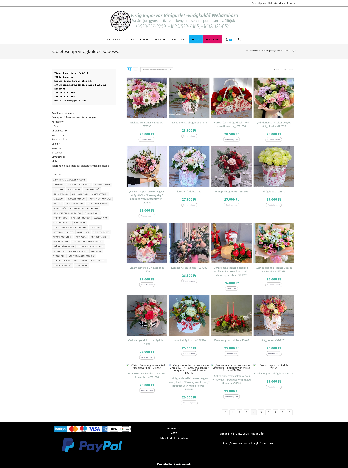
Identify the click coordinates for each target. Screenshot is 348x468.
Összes (291, 69)
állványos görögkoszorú (93, 261)
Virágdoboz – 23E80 (273, 191)
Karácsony (58, 199)
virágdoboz (81, 237)
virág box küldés (101, 232)
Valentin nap (83, 232)
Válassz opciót (147, 139)
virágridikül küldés (78, 251)
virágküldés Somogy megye (91, 246)
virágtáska (96, 251)
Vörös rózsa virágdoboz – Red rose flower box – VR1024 (147, 375)
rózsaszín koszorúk (80, 218)
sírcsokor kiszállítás (63, 232)
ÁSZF (174, 433)
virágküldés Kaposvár (63, 246)
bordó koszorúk (102, 184)
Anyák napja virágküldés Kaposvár (69, 180)
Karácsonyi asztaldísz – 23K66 (231, 340)
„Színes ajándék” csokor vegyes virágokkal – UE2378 (274, 269)
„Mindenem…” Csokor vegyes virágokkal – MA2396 (274, 124)
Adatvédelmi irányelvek (174, 438)
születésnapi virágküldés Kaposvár (69, 227)
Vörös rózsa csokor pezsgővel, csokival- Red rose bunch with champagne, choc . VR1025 (231, 271)
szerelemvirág (100, 218)
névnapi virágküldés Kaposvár (84, 208)
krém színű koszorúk (97, 203)
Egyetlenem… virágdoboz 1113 (189, 122)
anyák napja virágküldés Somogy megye (71, 184)
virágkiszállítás (60, 242)
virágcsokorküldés (62, 237)
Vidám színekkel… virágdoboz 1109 (147, 269)
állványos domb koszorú (65, 261)
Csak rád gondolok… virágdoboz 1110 (147, 342)
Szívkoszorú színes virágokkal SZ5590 (147, 124)
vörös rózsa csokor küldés (82, 256)
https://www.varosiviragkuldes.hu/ (246, 443)
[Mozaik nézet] (129, 69)
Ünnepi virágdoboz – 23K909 (231, 191)
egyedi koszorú (92, 189)
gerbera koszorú (80, 194)
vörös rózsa (59, 256)
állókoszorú (82, 265)
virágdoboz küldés (100, 237)
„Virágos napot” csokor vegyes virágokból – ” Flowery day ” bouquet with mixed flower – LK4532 (146, 197)
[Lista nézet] (135, 69)
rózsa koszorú (60, 218)
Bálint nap (58, 189)
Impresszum (174, 428)
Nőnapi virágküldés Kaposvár (67, 213)
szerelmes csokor (61, 223)
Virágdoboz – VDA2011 (274, 340)
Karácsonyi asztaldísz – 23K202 (189, 267)
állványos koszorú (62, 265)
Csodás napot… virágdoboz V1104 (273, 373)
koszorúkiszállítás (74, 203)
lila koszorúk (59, 208)
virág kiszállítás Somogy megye (87, 242)
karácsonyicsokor (76, 199)
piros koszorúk (92, 213)
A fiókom (291, 3)
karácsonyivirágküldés (100, 199)
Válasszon (231, 288)
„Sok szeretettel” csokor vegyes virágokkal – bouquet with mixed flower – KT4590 (231, 379)
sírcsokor (95, 227)
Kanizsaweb (182, 464)
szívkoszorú (80, 223)
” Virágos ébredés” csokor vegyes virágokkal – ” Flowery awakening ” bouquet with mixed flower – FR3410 (189, 384)
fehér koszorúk (60, 194)
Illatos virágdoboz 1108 (189, 191)
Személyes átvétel (262, 3)
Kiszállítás (279, 3)
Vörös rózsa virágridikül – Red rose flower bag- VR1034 (231, 124)
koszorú (57, 203)
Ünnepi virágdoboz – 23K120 (189, 340)
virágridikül (59, 251)
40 (285, 69)
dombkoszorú (73, 189)
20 (282, 69)
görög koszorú (99, 194)
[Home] (247, 50)
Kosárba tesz (189, 136)
